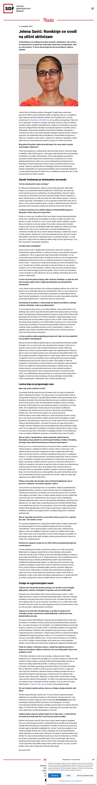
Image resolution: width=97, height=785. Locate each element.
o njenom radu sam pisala (39, 684)
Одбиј (68, 775)
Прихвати (54, 775)
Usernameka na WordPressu (38, 120)
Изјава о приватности (76, 780)
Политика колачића (64, 780)
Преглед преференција (85, 775)
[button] (93, 759)
